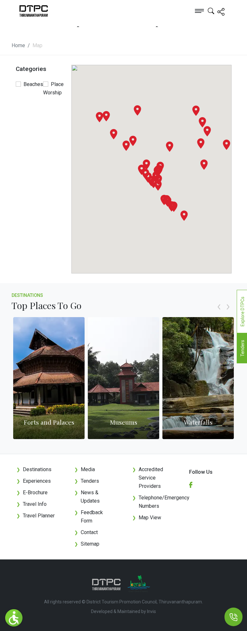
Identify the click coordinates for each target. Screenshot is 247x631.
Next (228, 314)
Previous (219, 314)
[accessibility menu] (13, 618)
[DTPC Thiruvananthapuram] (26, 11)
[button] (184, 215)
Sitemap (86, 544)
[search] (211, 10)
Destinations (27, 295)
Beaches (33, 84)
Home (18, 45)
